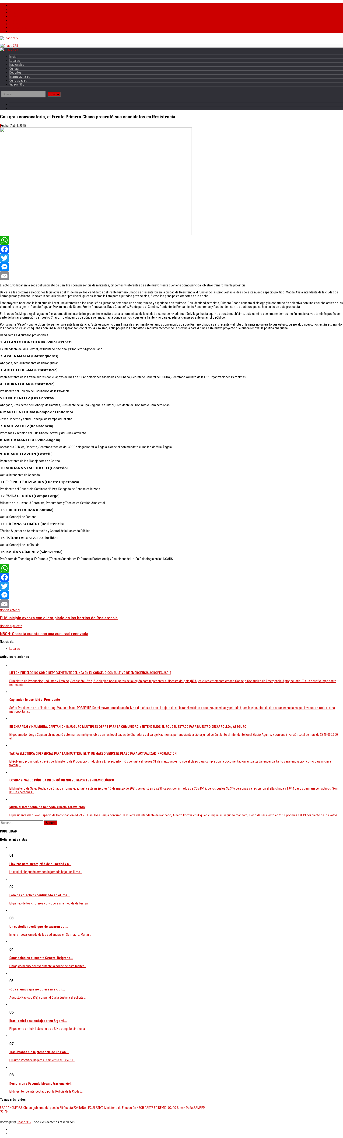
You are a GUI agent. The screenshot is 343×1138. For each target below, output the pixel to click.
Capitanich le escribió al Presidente (34, 699)
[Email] (171, 275)
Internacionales (19, 24)
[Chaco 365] (9, 38)
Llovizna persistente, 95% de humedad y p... (40, 864)
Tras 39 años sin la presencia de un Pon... (39, 1052)
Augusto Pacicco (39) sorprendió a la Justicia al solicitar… (47, 997)
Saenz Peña (185, 1108)
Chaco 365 (24, 1122)
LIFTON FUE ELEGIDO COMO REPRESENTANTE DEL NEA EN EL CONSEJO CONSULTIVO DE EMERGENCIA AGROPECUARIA (90, 673)
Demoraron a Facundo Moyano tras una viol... (41, 1083)
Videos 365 (16, 31)
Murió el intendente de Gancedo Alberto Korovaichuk (47, 807)
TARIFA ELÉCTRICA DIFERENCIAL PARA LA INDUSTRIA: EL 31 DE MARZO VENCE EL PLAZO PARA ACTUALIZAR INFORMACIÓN (93, 753)
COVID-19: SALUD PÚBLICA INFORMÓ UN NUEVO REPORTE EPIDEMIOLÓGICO (61, 780)
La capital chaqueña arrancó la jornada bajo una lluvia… (45, 872)
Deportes (15, 20)
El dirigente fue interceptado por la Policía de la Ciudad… (46, 1091)
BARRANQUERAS (11, 1108)
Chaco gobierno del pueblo (41, 1108)
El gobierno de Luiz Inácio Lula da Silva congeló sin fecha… (48, 1029)
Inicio (13, 5)
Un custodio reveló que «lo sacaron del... (38, 926)
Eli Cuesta (66, 1108)
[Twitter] (171, 258)
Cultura (14, 16)
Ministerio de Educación (120, 1108)
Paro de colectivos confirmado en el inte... (39, 895)
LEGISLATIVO (95, 1108)
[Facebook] (171, 249)
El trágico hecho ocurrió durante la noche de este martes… (47, 966)
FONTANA (80, 1108)
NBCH (140, 1108)
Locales (14, 9)
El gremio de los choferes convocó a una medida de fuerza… (49, 903)
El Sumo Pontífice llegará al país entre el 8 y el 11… (42, 1060)
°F (6, 1111)
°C (1, 1111)
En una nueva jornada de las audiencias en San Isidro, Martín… (50, 934)
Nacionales (16, 12)
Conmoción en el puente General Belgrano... (41, 958)
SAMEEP (199, 1108)
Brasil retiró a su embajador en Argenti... (38, 1021)
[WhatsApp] (171, 240)
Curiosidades (18, 27)
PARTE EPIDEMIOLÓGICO (160, 1108)
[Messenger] (171, 266)
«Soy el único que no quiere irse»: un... (37, 989)
